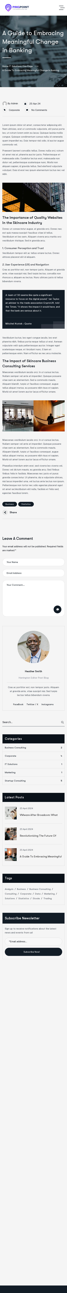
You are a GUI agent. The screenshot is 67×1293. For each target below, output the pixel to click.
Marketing (33, 772)
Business (9, 504)
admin (14, 103)
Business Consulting (33, 747)
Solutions (10, 898)
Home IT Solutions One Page (17, 66)
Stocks (36, 898)
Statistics (26, 504)
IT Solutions (33, 764)
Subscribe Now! (32, 951)
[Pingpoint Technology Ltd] (17, 7)
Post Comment (57, 609)
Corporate (14, 110)
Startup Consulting (33, 780)
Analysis (9, 889)
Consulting (11, 893)
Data (38, 893)
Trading (47, 898)
